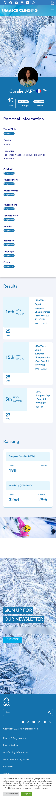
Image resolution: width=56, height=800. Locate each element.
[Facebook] (23, 722)
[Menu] (52, 10)
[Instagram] (39, 722)
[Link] (52, 3)
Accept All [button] (26, 794)
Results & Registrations (14, 738)
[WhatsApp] (50, 722)
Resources (8, 767)
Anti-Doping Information (15, 753)
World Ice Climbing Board (16, 760)
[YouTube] (33, 722)
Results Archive (10, 745)
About (6, 774)
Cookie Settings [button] (11, 794)
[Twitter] (28, 722)
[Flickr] (44, 722)
